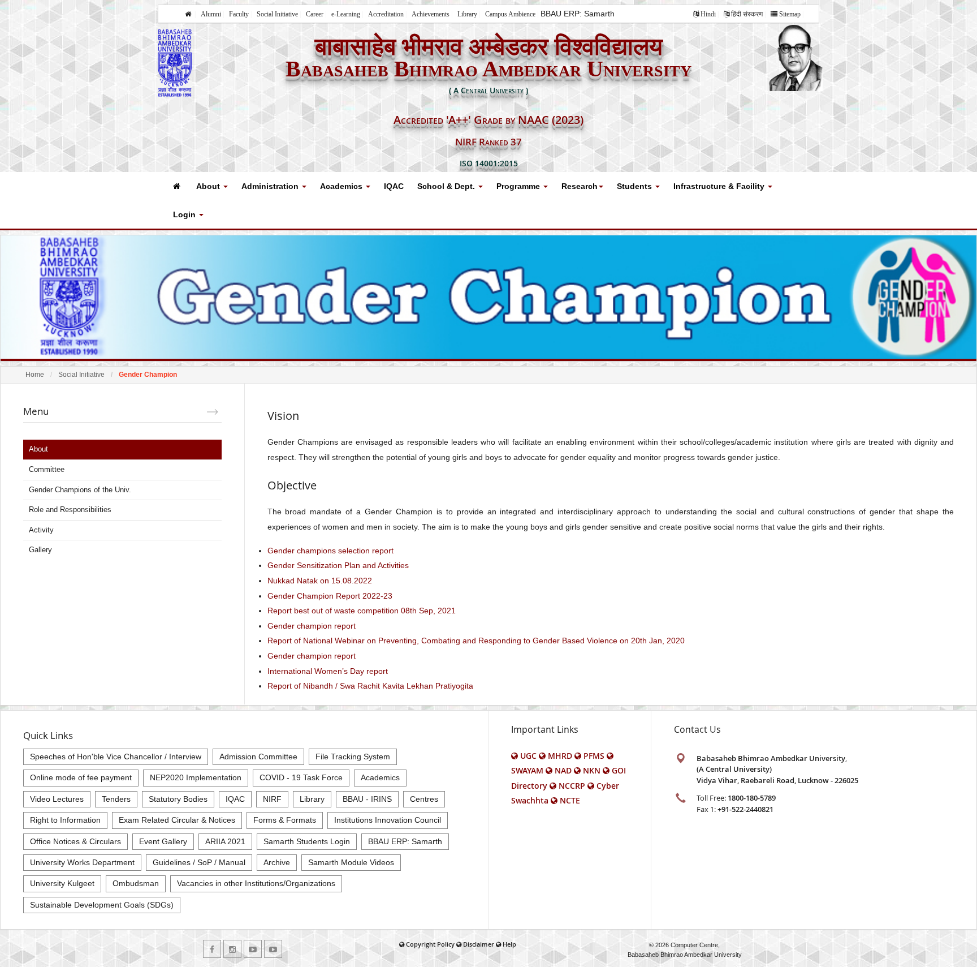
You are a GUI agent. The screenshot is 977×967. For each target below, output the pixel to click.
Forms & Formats (284, 819)
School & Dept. (447, 186)
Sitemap (790, 14)
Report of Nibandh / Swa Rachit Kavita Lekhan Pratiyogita (370, 685)
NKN (591, 770)
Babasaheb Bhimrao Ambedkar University (685, 954)
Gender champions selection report (330, 550)
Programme (519, 186)
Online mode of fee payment (81, 777)
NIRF (272, 798)
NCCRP (572, 785)
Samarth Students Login (306, 841)
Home (34, 375)
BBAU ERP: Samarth (578, 13)
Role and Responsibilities (70, 509)
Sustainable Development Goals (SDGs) (102, 904)
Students (635, 186)
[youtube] (253, 949)
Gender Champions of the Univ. (80, 489)
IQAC (394, 186)
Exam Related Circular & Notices (177, 819)
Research (579, 186)
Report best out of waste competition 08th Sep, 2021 (361, 610)
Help (509, 944)
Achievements (430, 14)
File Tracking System (352, 756)
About (209, 186)
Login (185, 214)
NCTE (570, 800)
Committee (46, 469)
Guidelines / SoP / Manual (199, 862)
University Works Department (82, 862)
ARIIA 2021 (225, 841)
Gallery (40, 549)
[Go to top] (957, 955)
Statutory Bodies (178, 798)
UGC (528, 755)
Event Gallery (163, 841)
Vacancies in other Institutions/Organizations (256, 883)
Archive (276, 862)
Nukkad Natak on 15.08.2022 (319, 580)
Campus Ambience (510, 14)
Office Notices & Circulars (75, 841)
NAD (563, 770)
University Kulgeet (62, 883)
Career (314, 14)
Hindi (708, 14)
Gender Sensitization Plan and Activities (338, 565)
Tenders (116, 798)
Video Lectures (57, 798)
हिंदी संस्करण (747, 14)
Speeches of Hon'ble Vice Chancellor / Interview (115, 756)
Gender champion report (311, 625)
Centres (424, 798)
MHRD (560, 755)
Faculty (239, 14)
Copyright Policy (430, 944)
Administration (271, 186)
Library (467, 14)
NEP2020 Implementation (195, 777)
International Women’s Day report (327, 671)
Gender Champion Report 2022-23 (329, 595)
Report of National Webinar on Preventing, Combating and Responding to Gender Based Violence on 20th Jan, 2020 (476, 640)
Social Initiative (277, 14)
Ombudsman (136, 883)
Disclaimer (478, 944)
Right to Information (65, 819)
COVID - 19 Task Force (301, 777)
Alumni (211, 14)
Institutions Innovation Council (387, 819)
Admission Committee (258, 756)
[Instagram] (232, 949)
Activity (41, 530)
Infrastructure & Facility (720, 186)
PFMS (593, 755)
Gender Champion (148, 375)
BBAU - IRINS (367, 798)
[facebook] (212, 949)
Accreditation (386, 14)
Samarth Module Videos (351, 862)
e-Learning (345, 14)
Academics (342, 186)
